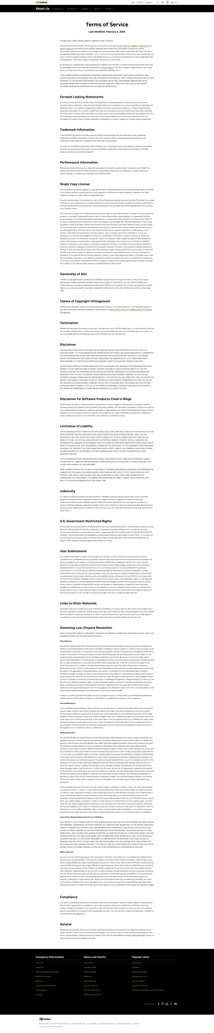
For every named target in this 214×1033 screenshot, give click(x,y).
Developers (136, 963)
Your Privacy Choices (60, 1023)
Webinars (88, 976)
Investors (39, 967)
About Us (39, 963)
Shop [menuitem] (133, 2)
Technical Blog (90, 972)
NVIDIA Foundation (43, 976)
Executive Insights (139, 972)
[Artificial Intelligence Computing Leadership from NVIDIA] (41, 2)
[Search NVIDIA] (158, 2)
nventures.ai (143, 46)
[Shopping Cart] (167, 3)
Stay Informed (90, 981)
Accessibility (92, 1023)
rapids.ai (134, 46)
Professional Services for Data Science (148, 990)
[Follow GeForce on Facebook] (158, 1003)
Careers (85, 9)
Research (39, 981)
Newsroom (88, 963)
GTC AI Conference (92, 990)
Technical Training (139, 985)
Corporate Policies (107, 1023)
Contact (136, 1023)
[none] (158, 1)
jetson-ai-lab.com (67, 49)
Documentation (138, 981)
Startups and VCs (139, 976)
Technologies (41, 990)
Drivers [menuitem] (140, 2)
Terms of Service (78, 1023)
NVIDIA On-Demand (92, 994)
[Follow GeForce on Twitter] (171, 1003)
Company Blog (90, 967)
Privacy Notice (107, 67)
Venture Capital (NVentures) (47, 972)
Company (57, 9)
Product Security (123, 1023)
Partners (135, 967)
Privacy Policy (44, 1023)
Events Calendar (91, 985)
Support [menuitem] (149, 2)
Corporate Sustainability (46, 985)
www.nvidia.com (124, 46)
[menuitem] (55, 2)
